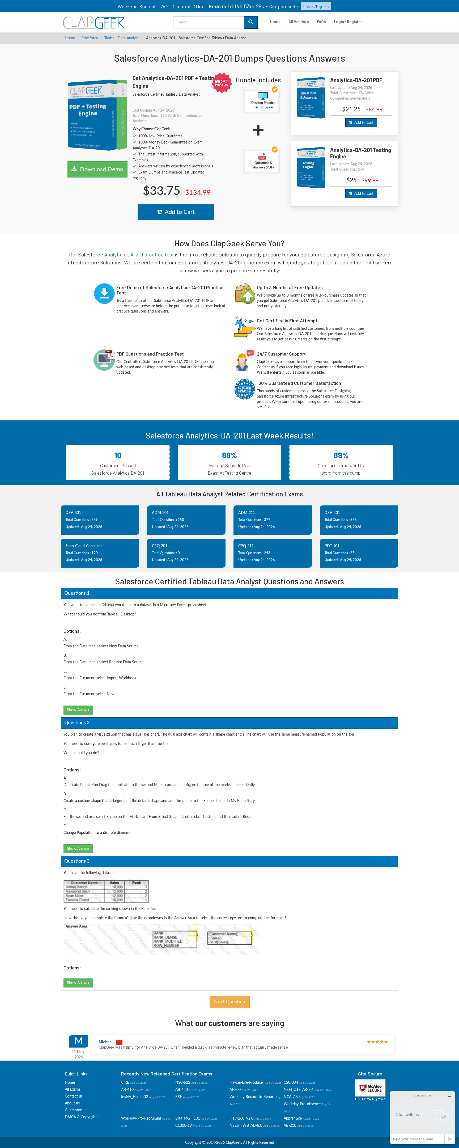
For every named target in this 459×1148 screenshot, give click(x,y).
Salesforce (89, 38)
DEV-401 (332, 513)
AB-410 (127, 1090)
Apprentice (293, 1118)
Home (275, 22)
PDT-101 (332, 546)
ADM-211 (246, 513)
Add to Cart (178, 212)
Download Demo (100, 169)
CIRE (125, 1082)
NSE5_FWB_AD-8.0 (246, 1126)
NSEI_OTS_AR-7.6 (298, 1090)
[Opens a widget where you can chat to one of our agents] (422, 1117)
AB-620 (181, 1090)
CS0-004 (291, 1082)
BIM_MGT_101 (187, 1118)
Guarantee (73, 1110)
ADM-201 (160, 513)
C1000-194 (184, 1126)
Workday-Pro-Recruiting (141, 1118)
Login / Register (348, 22)
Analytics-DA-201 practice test (139, 254)
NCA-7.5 (291, 1097)
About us (72, 1103)
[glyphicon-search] (251, 22)
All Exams (72, 1089)
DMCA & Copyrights (81, 1117)
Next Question (229, 1001)
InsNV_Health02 (134, 1097)
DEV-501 (73, 513)
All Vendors (298, 22)
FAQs (321, 22)
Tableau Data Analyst (121, 38)
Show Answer (78, 710)
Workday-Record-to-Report (252, 1097)
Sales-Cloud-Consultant (85, 546)
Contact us (74, 1096)
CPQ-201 (159, 546)
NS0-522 (182, 1082)
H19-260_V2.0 (241, 1118)
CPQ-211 (246, 546)
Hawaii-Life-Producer (247, 1082)
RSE (178, 1097)
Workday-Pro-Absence (302, 1104)
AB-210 (290, 1126)
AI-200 (235, 1090)
